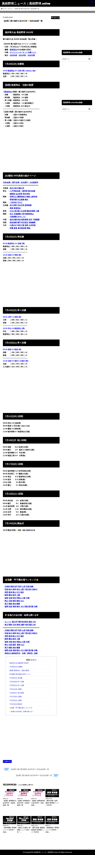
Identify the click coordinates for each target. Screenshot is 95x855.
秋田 (20, 586)
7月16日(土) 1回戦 (16, 700)
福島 (31, 586)
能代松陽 (31, 191)
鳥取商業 (24, 219)
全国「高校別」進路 (30, 653)
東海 (18, 625)
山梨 (22, 589)
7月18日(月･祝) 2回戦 (17, 693)
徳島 (10, 604)
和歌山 (19, 598)
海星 (26, 225)
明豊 (11, 228)
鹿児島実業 (22, 228)
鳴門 (19, 222)
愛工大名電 (21, 211)
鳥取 (14, 601)
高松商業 (13, 222)
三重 (37, 211)
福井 (22, 592)
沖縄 (35, 606)
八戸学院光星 (15, 191)
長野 (6, 592)
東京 (30, 589)
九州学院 (32, 225)
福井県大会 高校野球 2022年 (19, 663)
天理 (23, 214)
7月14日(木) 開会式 (16, 704)
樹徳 (28, 197)
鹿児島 (30, 606)
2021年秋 (22, 55)
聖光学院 (26, 194)
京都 (10, 598)
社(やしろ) (21, 217)
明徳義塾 (32, 222)
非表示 (33, 660)
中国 (26, 625)
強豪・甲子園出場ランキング (21, 708)
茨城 (6, 589)
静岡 (6, 595)
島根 (18, 601)
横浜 (26, 199)
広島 (10, 601)
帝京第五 (24, 222)
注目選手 (24, 182)
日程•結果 (6, 182)
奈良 (14, 598)
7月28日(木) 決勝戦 (16, 667)
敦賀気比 (11, 71)
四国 (30, 625)
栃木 (10, 589)
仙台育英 (19, 194)
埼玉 (18, 589)
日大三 (19, 202)
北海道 (7, 586)
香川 (6, 604)
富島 (15, 228)
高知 (14, 604)
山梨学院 (33, 197)
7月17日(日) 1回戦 (16, 696)
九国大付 (13, 225)
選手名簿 (15, 182)
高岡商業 (28, 205)
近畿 (22, 625)
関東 (10, 625)
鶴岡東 (12, 194)
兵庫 (28, 598)
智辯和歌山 (29, 214)
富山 (14, 592)
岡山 (6, 601)
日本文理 (20, 205)
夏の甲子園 (16, 622)
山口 (22, 601)
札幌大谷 (20, 188)
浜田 (30, 219)
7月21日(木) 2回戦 (16, 689)
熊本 (18, 606)
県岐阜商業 (30, 211)
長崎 (14, 606)
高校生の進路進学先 (12, 653)
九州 (34, 625)
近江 (11, 214)
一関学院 (24, 191)
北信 (14, 625)
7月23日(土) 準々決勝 (17, 685)
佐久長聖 (13, 205)
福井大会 (8, 761)
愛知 (10, 595)
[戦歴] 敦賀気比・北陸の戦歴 (19, 670)
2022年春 (13, 55)
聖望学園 (13, 199)
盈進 (19, 219)
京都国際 (17, 214)
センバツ (8, 622)
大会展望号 (34, 182)
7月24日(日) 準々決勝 (17, 682)
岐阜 (14, 595)
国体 (30, 622)
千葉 (26, 589)
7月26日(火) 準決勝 (16, 678)
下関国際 (36, 219)
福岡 (6, 606)
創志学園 (13, 219)
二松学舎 (13, 202)
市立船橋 (20, 199)
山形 (24, 586)
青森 (12, 586)
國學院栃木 (21, 197)
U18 (34, 622)
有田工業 (20, 225)
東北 (6, 625)
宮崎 (26, 606)
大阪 (24, 598)
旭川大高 (13, 188)
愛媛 (18, 604)
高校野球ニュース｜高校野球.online (26, 3)
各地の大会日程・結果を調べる (21, 711)
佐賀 (10, 606)
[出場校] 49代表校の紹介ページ (20, 674)
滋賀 (6, 598)
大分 (22, 606)
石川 (18, 592)
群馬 (14, 589)
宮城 (28, 586)
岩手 (16, 586)
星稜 (11, 208)
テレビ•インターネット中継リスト (23, 52)
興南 (28, 228)
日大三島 (13, 211)
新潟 (10, 592)
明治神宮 (24, 622)
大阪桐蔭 (13, 217)
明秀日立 (13, 197)
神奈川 (34, 589)
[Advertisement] (31, 149)
